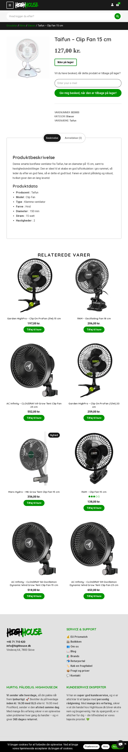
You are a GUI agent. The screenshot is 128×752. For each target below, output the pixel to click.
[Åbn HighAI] (120, 744)
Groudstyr (11, 25)
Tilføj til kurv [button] (34, 329)
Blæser (31, 25)
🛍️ (72, 656)
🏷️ (79, 665)
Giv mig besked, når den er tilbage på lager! (88, 93)
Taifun (73, 120)
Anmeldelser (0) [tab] (73, 138)
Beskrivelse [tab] (52, 138)
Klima (23, 25)
